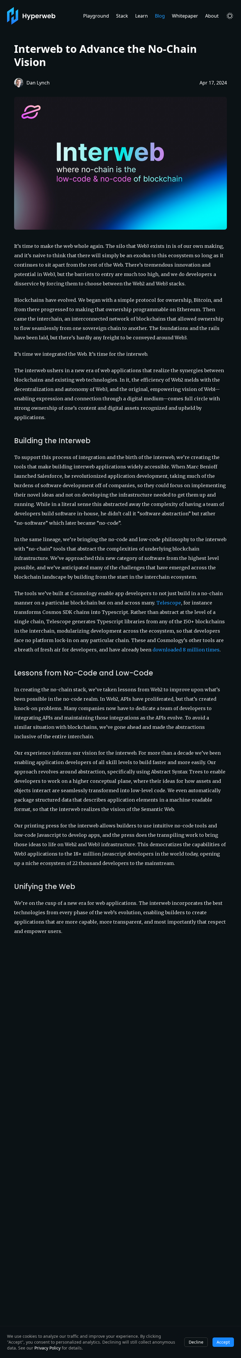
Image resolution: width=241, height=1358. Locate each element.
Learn (141, 16)
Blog (160, 16)
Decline (196, 1342)
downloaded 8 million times (186, 650)
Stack (122, 16)
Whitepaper (185, 16)
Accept (223, 1342)
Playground (96, 16)
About (212, 16)
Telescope (168, 603)
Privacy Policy (47, 1348)
